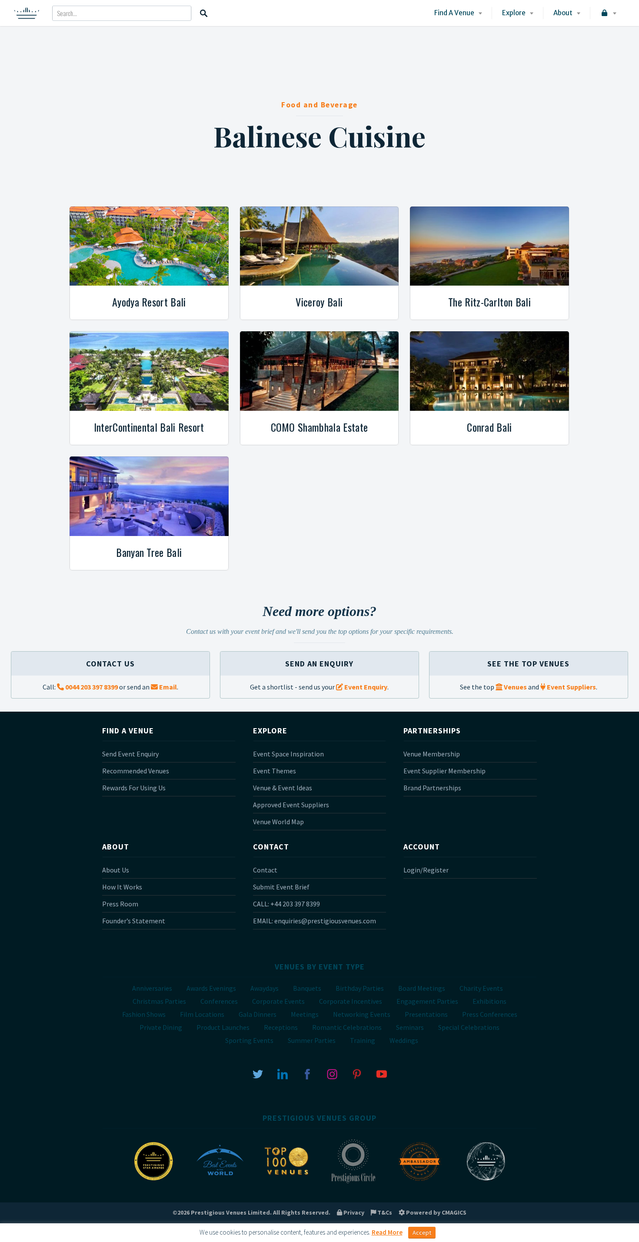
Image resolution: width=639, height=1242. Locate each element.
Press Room (120, 903)
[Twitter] (257, 1073)
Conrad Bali (489, 427)
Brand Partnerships (432, 787)
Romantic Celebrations (347, 1027)
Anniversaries (152, 988)
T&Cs (384, 1212)
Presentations (426, 1014)
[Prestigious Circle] (353, 1182)
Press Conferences (489, 1014)
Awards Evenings (211, 988)
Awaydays (264, 988)
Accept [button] (422, 1232)
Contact (265, 870)
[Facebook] (307, 1073)
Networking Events (361, 1014)
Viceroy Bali (319, 302)
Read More (387, 1232)
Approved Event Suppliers (291, 804)
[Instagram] (332, 1073)
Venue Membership (431, 753)
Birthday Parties (360, 988)
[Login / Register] (608, 13)
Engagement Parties (427, 1001)
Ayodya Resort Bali (149, 302)
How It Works (122, 886)
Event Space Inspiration (288, 753)
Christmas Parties (159, 1001)
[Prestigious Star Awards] (153, 1182)
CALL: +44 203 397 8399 (286, 903)
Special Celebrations (468, 1027)
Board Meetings (421, 988)
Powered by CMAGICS (435, 1212)
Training (362, 1040)
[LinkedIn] (282, 1073)
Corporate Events (278, 1001)
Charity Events (481, 988)
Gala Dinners (257, 1014)
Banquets (307, 988)
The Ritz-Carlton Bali (489, 302)
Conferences (219, 1001)
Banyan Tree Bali (149, 552)
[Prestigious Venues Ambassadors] (419, 1182)
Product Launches (223, 1027)
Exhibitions (489, 1001)
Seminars (410, 1027)
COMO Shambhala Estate (319, 427)
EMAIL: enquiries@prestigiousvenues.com (314, 920)
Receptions (281, 1027)
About (562, 13)
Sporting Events (249, 1040)
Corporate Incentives (350, 1001)
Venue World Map (278, 821)
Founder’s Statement (133, 920)
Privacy (353, 1212)
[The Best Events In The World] (220, 1182)
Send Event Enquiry (130, 753)
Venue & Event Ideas (282, 787)
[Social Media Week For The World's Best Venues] (486, 1182)
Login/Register (426, 870)
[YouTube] (381, 1073)
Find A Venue (454, 13)
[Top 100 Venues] (286, 1182)
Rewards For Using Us (134, 787)
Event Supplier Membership (444, 770)
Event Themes (274, 770)
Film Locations (202, 1014)
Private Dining (161, 1027)
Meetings (305, 1014)
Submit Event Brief (281, 886)
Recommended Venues (135, 770)
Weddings (403, 1040)
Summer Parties (312, 1040)
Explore (514, 13)
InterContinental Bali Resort (149, 427)
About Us (115, 870)
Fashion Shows (144, 1014)
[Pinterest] (356, 1073)
